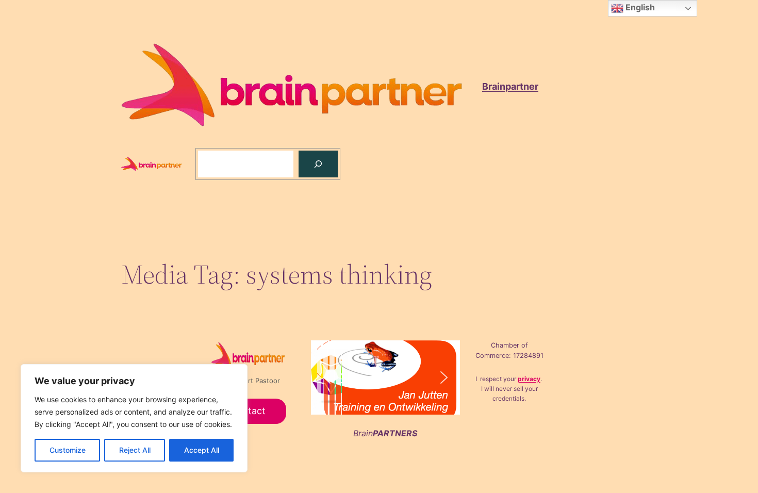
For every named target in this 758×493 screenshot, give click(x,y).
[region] (134, 418)
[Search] (318, 164)
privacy (529, 379)
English (639, 7)
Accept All (201, 450)
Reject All (135, 450)
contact (249, 410)
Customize (68, 450)
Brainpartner (510, 86)
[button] (400, 377)
